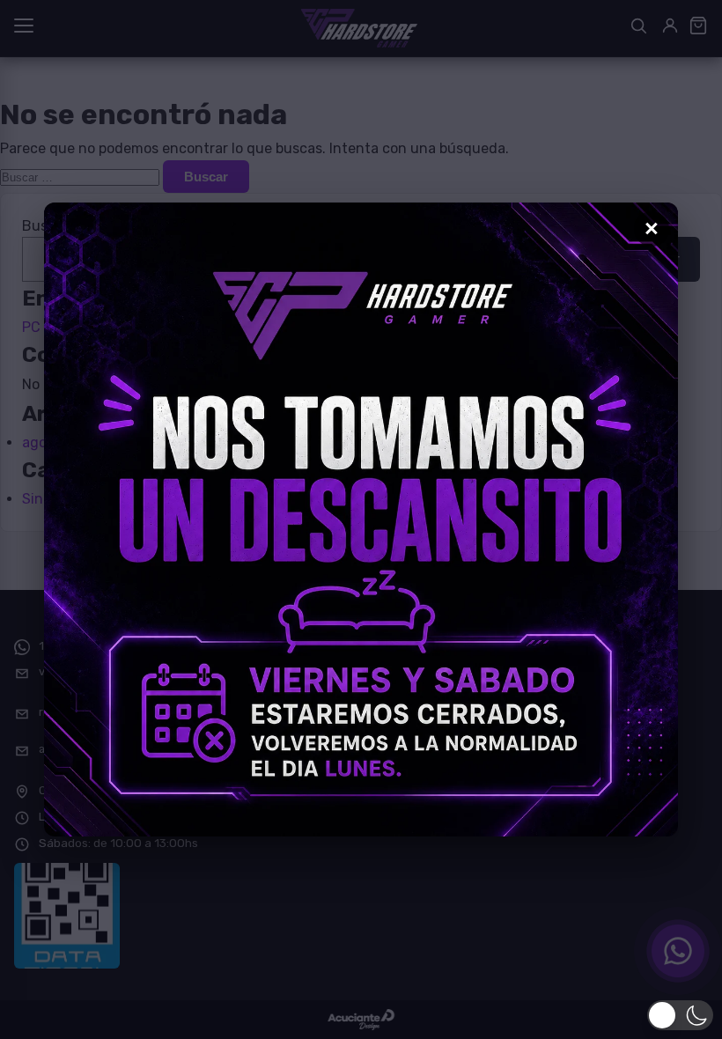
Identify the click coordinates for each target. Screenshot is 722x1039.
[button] (680, 1015)
